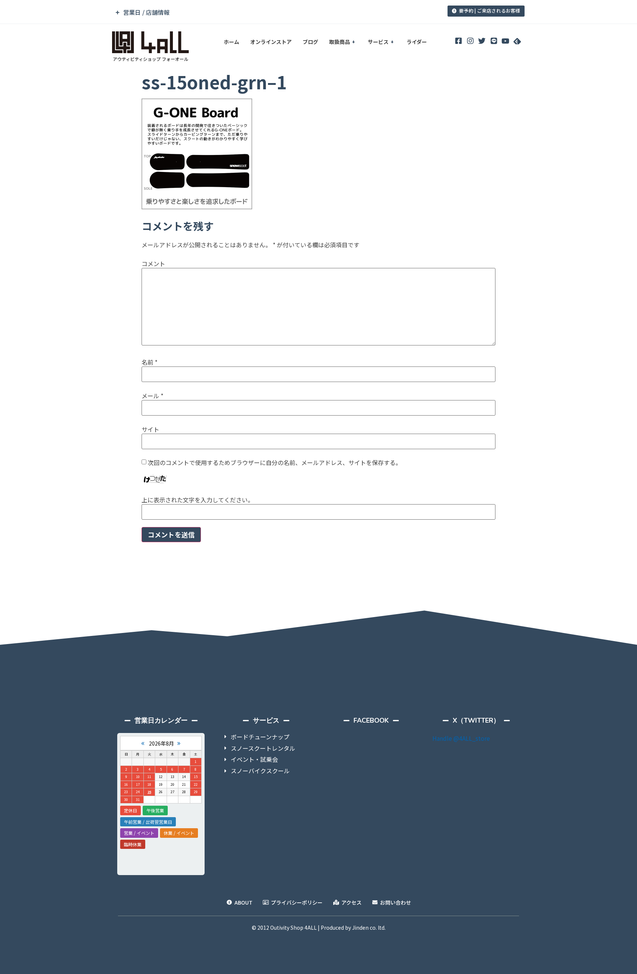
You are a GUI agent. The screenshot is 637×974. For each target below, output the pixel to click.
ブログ (310, 41)
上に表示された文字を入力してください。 (198, 500)
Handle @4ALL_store (461, 738)
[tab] (268, 12)
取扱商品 (339, 41)
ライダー (417, 41)
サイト (150, 429)
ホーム (231, 41)
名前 (149, 362)
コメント (153, 263)
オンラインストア (271, 41)
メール (152, 396)
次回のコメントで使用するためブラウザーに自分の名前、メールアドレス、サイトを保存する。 (274, 462)
